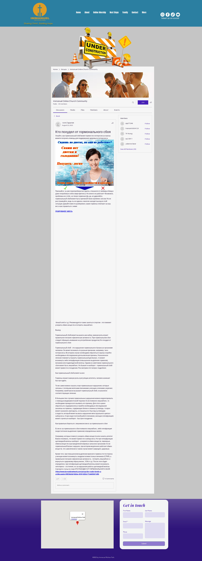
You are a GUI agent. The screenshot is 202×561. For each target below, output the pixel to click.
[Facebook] (168, 15)
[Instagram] (162, 15)
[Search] (133, 102)
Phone (125, 532)
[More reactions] (64, 479)
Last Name (148, 510)
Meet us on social (170, 18)
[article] (84, 305)
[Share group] (151, 102)
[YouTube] (178, 15)
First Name (126, 510)
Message (148, 521)
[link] (60, 110)
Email (125, 521)
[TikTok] (173, 15)
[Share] (112, 123)
